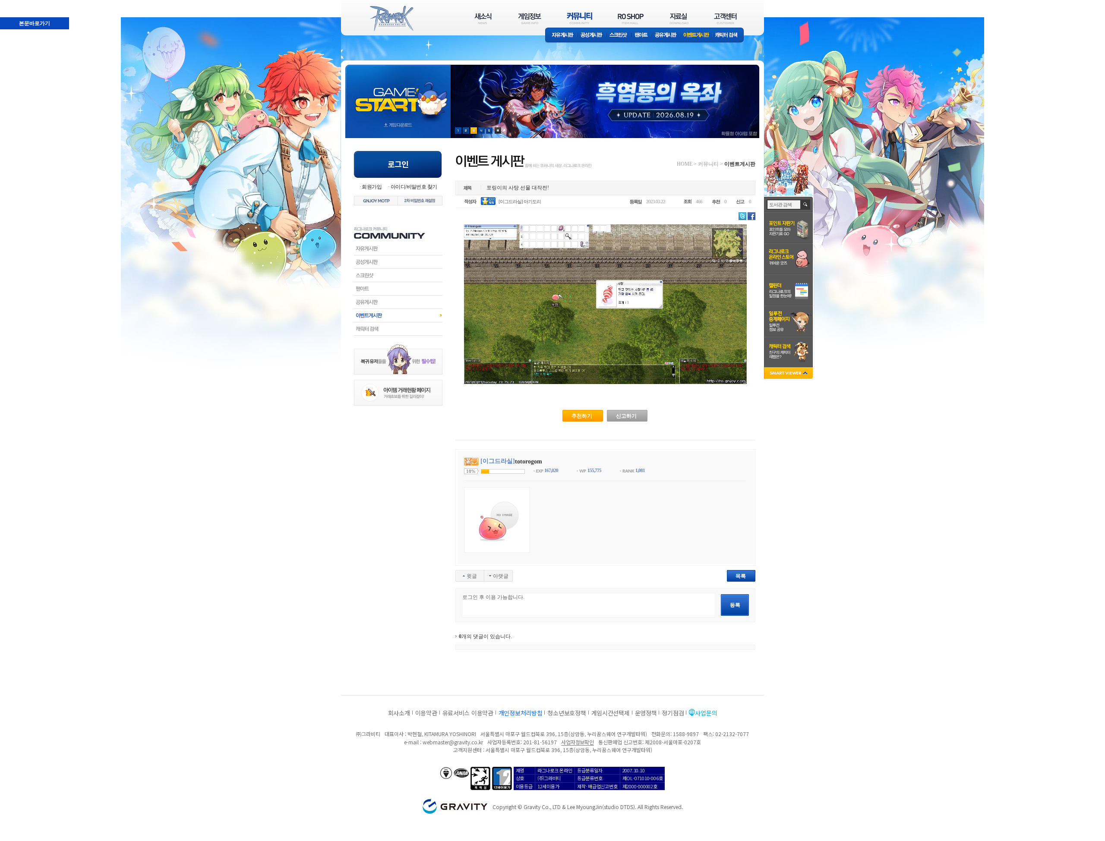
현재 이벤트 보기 (498, 130)
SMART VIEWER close (789, 374)
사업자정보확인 (577, 742)
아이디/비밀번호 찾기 (414, 187)
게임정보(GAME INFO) (530, 18)
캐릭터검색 (398, 328)
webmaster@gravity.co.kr (453, 742)
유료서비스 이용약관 (467, 713)
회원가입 (372, 187)
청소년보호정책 (566, 713)
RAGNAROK (391, 18)
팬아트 (641, 36)
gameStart (398, 93)
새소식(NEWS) (483, 18)
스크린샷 (618, 36)
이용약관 (426, 713)
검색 (805, 204)
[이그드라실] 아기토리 (520, 201)
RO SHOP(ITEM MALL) (630, 18)
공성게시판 (591, 36)
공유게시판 (665, 36)
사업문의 (706, 713)
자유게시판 (561, 36)
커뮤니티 (708, 164)
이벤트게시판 (696, 36)
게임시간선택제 (610, 713)
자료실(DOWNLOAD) (678, 18)
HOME (684, 164)
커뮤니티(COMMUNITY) (580, 18)
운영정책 (646, 713)
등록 (735, 605)
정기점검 (673, 713)
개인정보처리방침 (521, 713)
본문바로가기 (15, 4)
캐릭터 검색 (729, 36)
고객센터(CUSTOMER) (725, 18)
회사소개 (399, 713)
